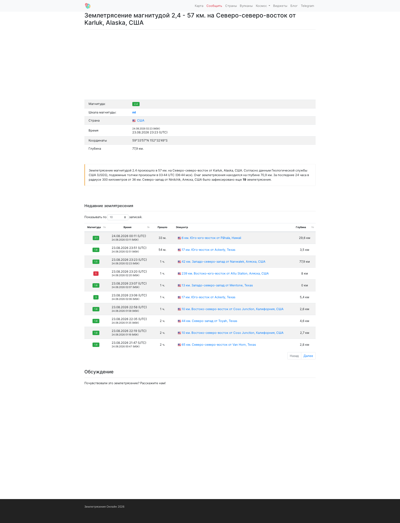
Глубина (301, 227)
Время (127, 227)
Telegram (307, 6)
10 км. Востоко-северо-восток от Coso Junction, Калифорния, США (233, 309)
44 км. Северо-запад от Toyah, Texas (209, 321)
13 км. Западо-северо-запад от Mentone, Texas (217, 285)
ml (134, 112)
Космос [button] (262, 6)
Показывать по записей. (113, 217)
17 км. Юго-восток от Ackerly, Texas (208, 250)
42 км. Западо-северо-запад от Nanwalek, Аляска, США (223, 261)
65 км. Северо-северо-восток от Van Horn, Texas (219, 345)
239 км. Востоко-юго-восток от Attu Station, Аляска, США (225, 273)
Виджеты (280, 6)
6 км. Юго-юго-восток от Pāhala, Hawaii (211, 238)
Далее (308, 356)
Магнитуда (94, 227)
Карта (199, 6)
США (140, 120)
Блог (294, 6)
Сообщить (214, 6)
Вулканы (246, 6)
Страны (231, 6)
